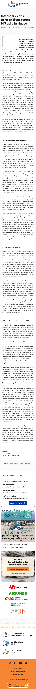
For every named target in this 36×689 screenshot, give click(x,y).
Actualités (11, 28)
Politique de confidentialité (18, 671)
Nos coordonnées (18, 674)
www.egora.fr (6, 453)
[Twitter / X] (10, 663)
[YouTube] (20, 663)
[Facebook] (15, 663)
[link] (23, 679)
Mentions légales (18, 668)
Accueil (3, 28)
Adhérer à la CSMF (16, 503)
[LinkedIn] (26, 663)
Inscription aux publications (18, 569)
